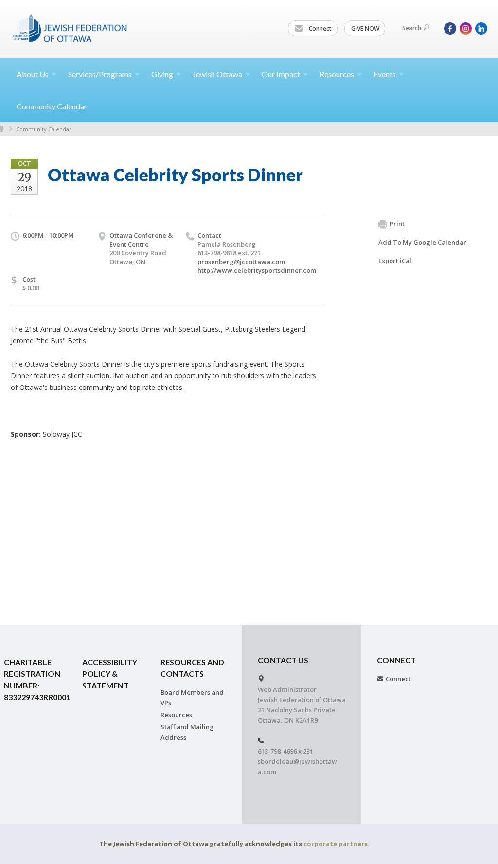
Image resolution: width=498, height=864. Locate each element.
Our (281, 74)
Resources (176, 714)
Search (411, 28)
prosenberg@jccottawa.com (241, 261)
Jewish (217, 74)
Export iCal (394, 260)
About (33, 74)
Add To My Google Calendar (422, 242)
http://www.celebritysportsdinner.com (256, 270)
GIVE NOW (365, 28)
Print (397, 223)
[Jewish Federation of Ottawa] (70, 28)
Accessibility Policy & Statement (109, 673)
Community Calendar (52, 106)
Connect (319, 28)
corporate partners (335, 843)
